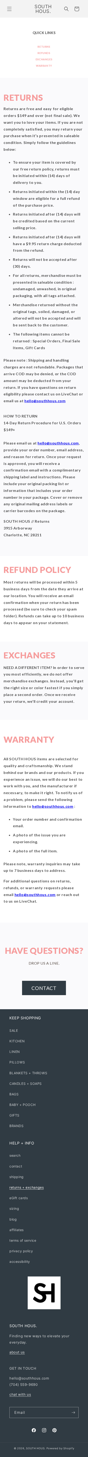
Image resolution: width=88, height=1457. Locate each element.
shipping (16, 1177)
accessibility (19, 1262)
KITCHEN (17, 1041)
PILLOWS (17, 1062)
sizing (14, 1208)
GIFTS (14, 1115)
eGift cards (18, 1198)
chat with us (20, 1394)
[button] (9, 9)
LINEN (14, 1052)
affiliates (16, 1230)
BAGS (14, 1094)
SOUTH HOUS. (36, 1448)
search (15, 1155)
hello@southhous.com (44, 400)
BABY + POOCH (22, 1105)
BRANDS (16, 1126)
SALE (13, 1030)
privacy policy (21, 1251)
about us (17, 1352)
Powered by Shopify (60, 1448)
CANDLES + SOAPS (25, 1084)
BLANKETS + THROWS (28, 1073)
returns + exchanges (26, 1187)
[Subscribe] (73, 1412)
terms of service (22, 1240)
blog (13, 1219)
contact (15, 1166)
